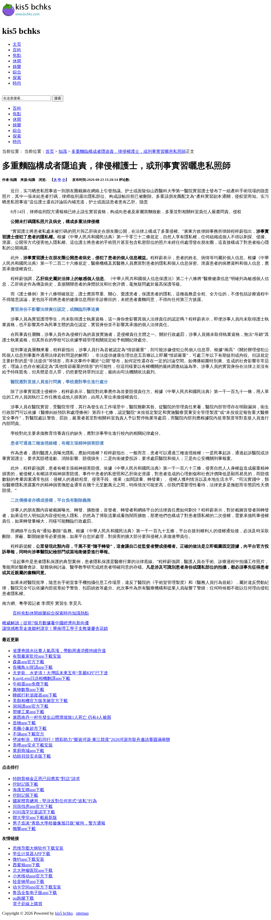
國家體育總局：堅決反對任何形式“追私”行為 (55, 801)
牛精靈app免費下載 (30, 684)
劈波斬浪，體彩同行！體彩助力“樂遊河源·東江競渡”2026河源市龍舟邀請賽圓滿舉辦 (91, 739)
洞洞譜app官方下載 (30, 706)
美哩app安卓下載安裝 (33, 745)
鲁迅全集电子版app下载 (35, 892)
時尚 (17, 83)
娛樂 (17, 66)
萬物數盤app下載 (28, 689)
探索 (17, 77)
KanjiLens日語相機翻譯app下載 (41, 678)
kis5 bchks (64, 913)
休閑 (17, 61)
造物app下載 (24, 723)
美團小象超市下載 (30, 728)
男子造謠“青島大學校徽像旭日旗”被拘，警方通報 (59, 823)
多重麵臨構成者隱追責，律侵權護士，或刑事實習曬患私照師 (128, 151)
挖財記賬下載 (25, 784)
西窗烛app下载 (26, 865)
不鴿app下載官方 (28, 734)
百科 (17, 50)
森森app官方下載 (28, 662)
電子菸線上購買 (27, 903)
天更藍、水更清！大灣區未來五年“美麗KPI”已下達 (60, 673)
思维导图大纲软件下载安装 (38, 848)
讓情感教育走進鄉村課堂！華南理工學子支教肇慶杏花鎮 (55, 628)
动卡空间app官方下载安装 (37, 887)
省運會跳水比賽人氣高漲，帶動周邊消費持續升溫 (59, 650)
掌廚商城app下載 (28, 750)
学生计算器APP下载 (31, 854)
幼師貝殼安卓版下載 (32, 756)
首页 (50, 151)
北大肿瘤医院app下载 (33, 870)
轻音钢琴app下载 (28, 881)
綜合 (17, 72)
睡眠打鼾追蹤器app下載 (35, 695)
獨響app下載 (24, 828)
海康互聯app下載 (28, 790)
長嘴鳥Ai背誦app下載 (33, 667)
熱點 (84, 613)
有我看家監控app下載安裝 (37, 656)
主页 (17, 44)
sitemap (82, 913)
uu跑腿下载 (23, 898)
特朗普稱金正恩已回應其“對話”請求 (46, 778)
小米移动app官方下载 (33, 876)
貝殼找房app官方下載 (33, 806)
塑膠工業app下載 (28, 712)
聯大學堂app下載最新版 (35, 817)
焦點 (17, 55)
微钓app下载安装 (28, 859)
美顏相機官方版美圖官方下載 (40, 700)
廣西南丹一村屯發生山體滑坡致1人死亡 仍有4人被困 (62, 717)
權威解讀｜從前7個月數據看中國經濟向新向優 (45, 623)
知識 (62, 151)
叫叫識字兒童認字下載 (34, 812)
